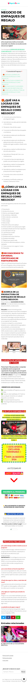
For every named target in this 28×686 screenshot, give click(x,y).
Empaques (3, 9)
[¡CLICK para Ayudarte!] (14, 532)
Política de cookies (7, 658)
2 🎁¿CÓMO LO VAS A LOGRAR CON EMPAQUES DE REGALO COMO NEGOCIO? (12, 82)
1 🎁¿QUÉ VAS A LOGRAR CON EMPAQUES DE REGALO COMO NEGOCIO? (11, 76)
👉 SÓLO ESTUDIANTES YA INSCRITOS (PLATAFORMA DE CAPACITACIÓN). (14, 506)
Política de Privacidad (8, 655)
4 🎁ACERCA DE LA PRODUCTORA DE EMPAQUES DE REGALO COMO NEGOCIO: (13, 92)
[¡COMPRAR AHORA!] (14, 494)
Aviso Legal (5, 660)
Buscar (23, 671)
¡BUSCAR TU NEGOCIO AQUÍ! (11, 669)
